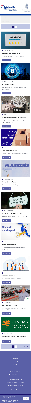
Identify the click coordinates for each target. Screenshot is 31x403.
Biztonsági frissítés (8, 84)
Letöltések (15, 358)
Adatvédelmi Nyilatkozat (15, 379)
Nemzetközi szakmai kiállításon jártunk (14, 117)
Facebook (16, 369)
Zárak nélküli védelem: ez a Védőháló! (14, 336)
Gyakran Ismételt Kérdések (15, 385)
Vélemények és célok (8, 276)
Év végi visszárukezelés (9, 150)
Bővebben (5, 60)
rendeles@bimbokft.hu (16, 374)
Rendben (26, 398)
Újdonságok (5, 21)
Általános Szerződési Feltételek (15, 382)
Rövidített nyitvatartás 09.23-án (12, 213)
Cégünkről (15, 364)
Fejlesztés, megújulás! (9, 182)
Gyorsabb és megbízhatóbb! (11, 53)
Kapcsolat (15, 361)
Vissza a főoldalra (16, 389)
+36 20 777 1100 (16, 371)
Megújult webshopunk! (9, 244)
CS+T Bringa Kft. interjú (9, 305)
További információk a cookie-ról (9, 401)
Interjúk (4, 18)
